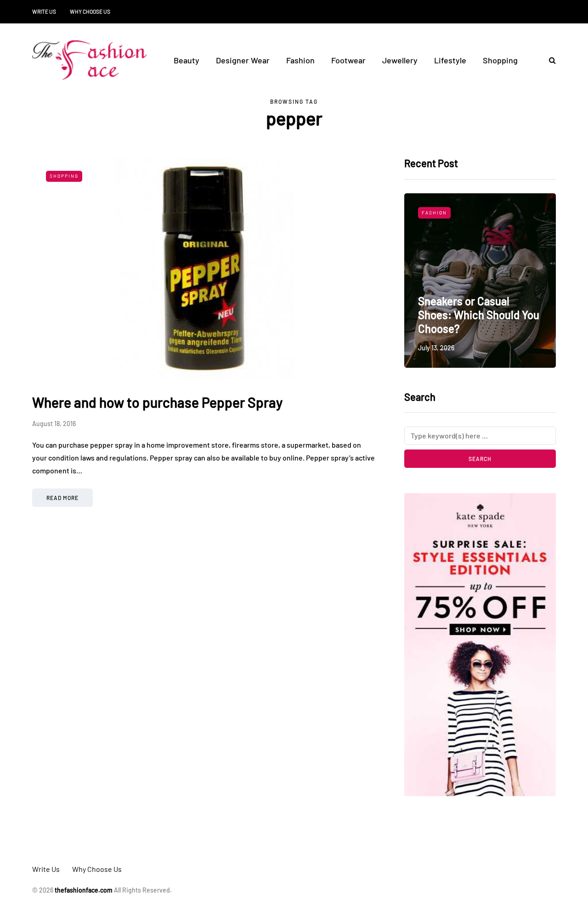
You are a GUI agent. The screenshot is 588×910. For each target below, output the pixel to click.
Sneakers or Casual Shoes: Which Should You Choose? (478, 314)
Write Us (44, 11)
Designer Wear (243, 60)
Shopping (500, 60)
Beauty (186, 60)
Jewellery (400, 60)
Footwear (348, 60)
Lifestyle (450, 60)
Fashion (300, 60)
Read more (62, 497)
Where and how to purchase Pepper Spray (157, 402)
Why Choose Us (90, 11)
